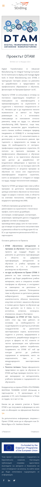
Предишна (6, 432)
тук (3, 413)
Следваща (34, 432)
